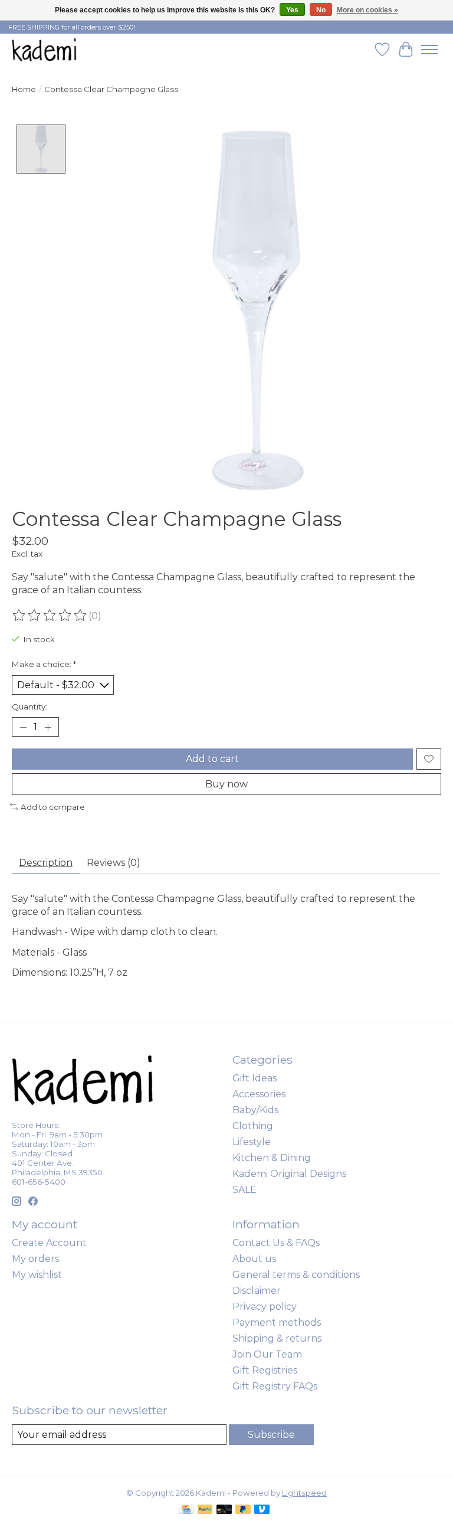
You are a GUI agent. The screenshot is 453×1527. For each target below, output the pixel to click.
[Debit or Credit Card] (224, 1510)
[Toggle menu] (429, 49)
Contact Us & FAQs (276, 1242)
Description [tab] (46, 862)
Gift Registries (264, 1370)
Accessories (258, 1094)
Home (24, 89)
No (321, 10)
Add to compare (53, 807)
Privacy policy (264, 1306)
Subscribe (271, 1434)
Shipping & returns (276, 1338)
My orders (35, 1258)
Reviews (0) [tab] (113, 862)
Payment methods (276, 1322)
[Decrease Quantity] (23, 727)
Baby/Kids (255, 1110)
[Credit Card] (186, 1510)
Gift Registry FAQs (274, 1386)
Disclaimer (256, 1290)
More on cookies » (367, 10)
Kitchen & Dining (271, 1157)
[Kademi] (45, 49)
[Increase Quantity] (47, 727)
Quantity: (29, 706)
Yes (292, 10)
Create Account (49, 1242)
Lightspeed (304, 1492)
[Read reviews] (50, 616)
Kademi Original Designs (289, 1173)
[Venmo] (262, 1510)
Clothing (252, 1126)
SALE (244, 1189)
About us (254, 1258)
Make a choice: (44, 664)
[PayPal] (205, 1510)
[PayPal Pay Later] (243, 1510)
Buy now (226, 784)
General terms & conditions (296, 1274)
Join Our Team (267, 1354)
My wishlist (37, 1274)
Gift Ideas (254, 1078)
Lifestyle (251, 1141)
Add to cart (212, 758)
